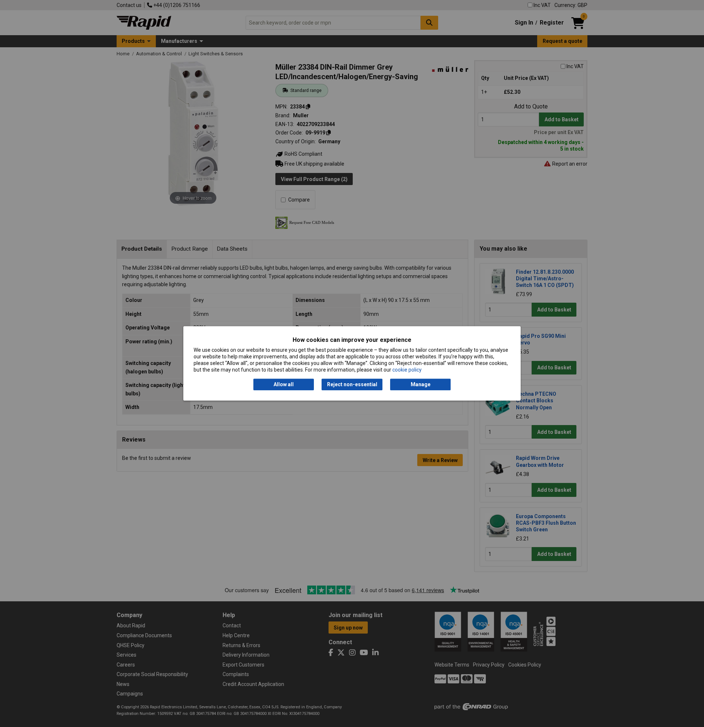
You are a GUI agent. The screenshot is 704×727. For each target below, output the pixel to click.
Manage (420, 384)
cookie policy (407, 370)
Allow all (284, 384)
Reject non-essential (352, 384)
